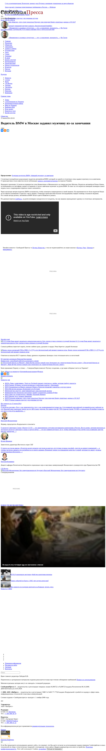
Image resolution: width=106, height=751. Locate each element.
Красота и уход (10, 111)
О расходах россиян (8, 407)
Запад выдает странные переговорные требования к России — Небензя (30, 7)
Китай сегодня (10, 113)
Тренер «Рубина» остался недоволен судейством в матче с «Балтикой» (32, 385)
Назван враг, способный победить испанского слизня (20, 361)
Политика (8, 43)
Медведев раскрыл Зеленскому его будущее (22, 389)
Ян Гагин (64, 28)
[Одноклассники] (5, 130)
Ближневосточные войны (14, 103)
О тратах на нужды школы (10, 448)
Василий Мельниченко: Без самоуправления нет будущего (64, 470)
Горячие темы (6, 96)
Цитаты (7, 89)
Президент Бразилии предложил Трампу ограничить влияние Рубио (31, 393)
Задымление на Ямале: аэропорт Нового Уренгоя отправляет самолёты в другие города (38, 387)
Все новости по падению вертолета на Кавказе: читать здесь (32, 587)
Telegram (90, 248)
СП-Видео (8, 83)
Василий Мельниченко (9, 421)
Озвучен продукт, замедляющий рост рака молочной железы (28, 391)
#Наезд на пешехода (12, 371)
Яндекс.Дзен (81, 248)
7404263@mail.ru (12, 721)
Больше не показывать (54, 749)
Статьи (7, 80)
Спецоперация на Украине (14, 102)
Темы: (7, 100)
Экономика (9, 47)
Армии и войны (10, 48)
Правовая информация (13, 663)
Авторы (8, 85)
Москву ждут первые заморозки (18, 396)
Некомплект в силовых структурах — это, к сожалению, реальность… (34, 28)
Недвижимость (10, 61)
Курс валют (9, 109)
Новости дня (5, 380)
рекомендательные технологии (43, 726)
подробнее (42, 749)
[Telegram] (8, 130)
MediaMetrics (7, 249)
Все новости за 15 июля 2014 (11, 403)
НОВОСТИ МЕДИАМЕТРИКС (12, 505)
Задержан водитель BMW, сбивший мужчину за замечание (33, 175)
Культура (8, 67)
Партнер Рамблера (7, 740)
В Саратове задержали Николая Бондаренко (16, 359)
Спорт (7, 54)
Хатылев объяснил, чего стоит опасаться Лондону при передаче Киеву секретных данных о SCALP (42, 398)
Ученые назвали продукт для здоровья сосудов (21, 18)
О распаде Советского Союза (11, 428)
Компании (8, 93)
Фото (7, 81)
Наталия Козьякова (7, 461)
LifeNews (18, 199)
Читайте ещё (5, 339)
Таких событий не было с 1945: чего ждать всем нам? (30, 581)
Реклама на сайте (11, 665)
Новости (8, 78)
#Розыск (40, 371)
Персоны (8, 91)
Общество (8, 45)
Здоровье (8, 56)
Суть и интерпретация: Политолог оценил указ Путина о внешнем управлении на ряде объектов (39, 3)
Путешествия (9, 50)
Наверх (3, 730)
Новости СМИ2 (6, 589)
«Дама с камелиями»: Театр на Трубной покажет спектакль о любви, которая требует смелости (40, 383)
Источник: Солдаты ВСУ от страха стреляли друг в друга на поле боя (29, 29)
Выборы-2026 (10, 107)
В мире (7, 58)
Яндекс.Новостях (38, 248)
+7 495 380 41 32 (10, 723)
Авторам (8, 667)
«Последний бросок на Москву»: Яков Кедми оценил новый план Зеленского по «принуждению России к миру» (50, 363)
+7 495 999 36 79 (10, 713)
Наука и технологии (12, 65)
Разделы (4, 74)
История (8, 71)
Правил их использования (86, 680)
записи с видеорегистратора (48, 181)
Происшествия (10, 63)
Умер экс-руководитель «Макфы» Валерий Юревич (25, 394)
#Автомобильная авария (28, 371)
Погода (7, 69)
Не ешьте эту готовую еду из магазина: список (22, 565)
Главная (8, 41)
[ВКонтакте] (2, 130)
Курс (2, 20)
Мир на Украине (11, 105)
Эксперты (8, 87)
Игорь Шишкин (6, 441)
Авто (7, 52)
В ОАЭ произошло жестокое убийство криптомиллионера (31, 574)
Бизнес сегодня (10, 60)
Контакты (8, 669)
